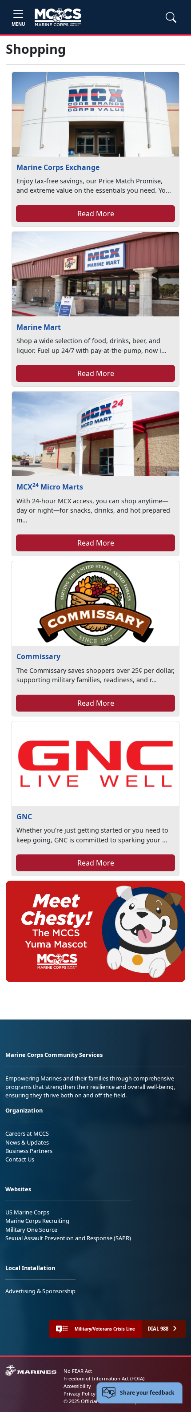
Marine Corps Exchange (57, 167)
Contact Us (19, 1159)
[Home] (58, 17)
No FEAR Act (78, 1370)
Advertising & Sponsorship (40, 1291)
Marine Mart (38, 327)
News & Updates (27, 1142)
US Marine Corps (27, 1212)
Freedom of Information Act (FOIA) (104, 1378)
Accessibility (77, 1386)
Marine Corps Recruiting (37, 1221)
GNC (24, 816)
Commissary (38, 656)
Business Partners (28, 1151)
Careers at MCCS (27, 1133)
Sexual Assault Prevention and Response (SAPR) (68, 1238)
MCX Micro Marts (49, 487)
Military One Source (31, 1230)
